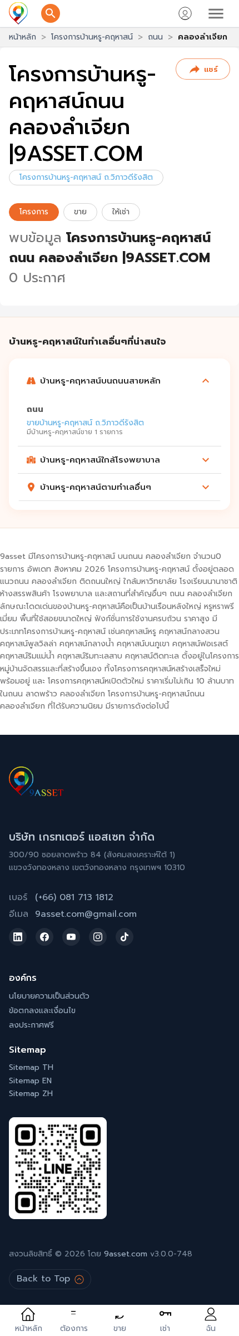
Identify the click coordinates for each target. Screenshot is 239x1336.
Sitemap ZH (31, 1093)
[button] (119, 380)
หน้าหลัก (22, 37)
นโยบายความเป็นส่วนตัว (49, 996)
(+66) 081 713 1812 (74, 897)
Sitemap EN (30, 1081)
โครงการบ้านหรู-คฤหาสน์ (92, 37)
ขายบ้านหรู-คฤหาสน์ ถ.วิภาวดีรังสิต (85, 423)
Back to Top (43, 1278)
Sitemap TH (31, 1067)
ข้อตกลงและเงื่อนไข (42, 1010)
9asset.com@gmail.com (86, 914)
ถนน (155, 37)
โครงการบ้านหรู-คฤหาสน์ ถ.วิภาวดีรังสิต (86, 177)
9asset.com (125, 1254)
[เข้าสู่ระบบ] (185, 13)
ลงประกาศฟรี (31, 1025)
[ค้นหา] (50, 13)
